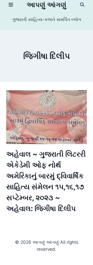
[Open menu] (11, 5)
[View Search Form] (82, 4)
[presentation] (46, 117)
